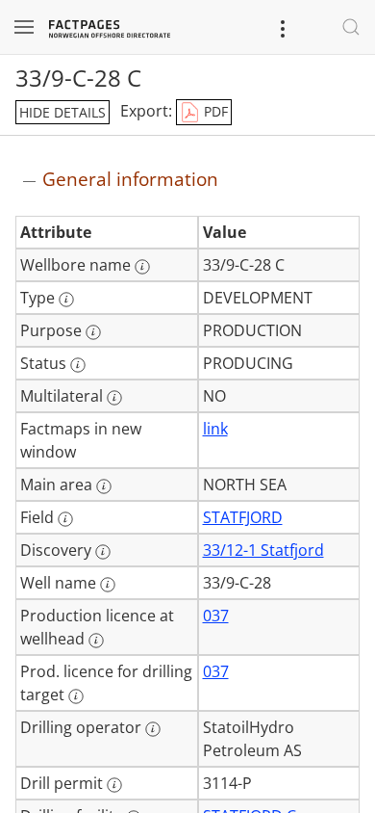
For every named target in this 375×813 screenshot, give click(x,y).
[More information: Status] (78, 365)
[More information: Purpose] (93, 332)
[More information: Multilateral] (114, 398)
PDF (214, 111)
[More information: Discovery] (103, 552)
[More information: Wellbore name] (142, 267)
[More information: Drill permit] (114, 785)
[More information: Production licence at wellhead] (96, 640)
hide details (62, 112)
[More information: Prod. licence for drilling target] (76, 696)
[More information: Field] (65, 519)
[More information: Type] (66, 299)
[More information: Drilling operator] (153, 729)
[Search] (351, 27)
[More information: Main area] (104, 486)
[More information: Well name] (107, 584)
